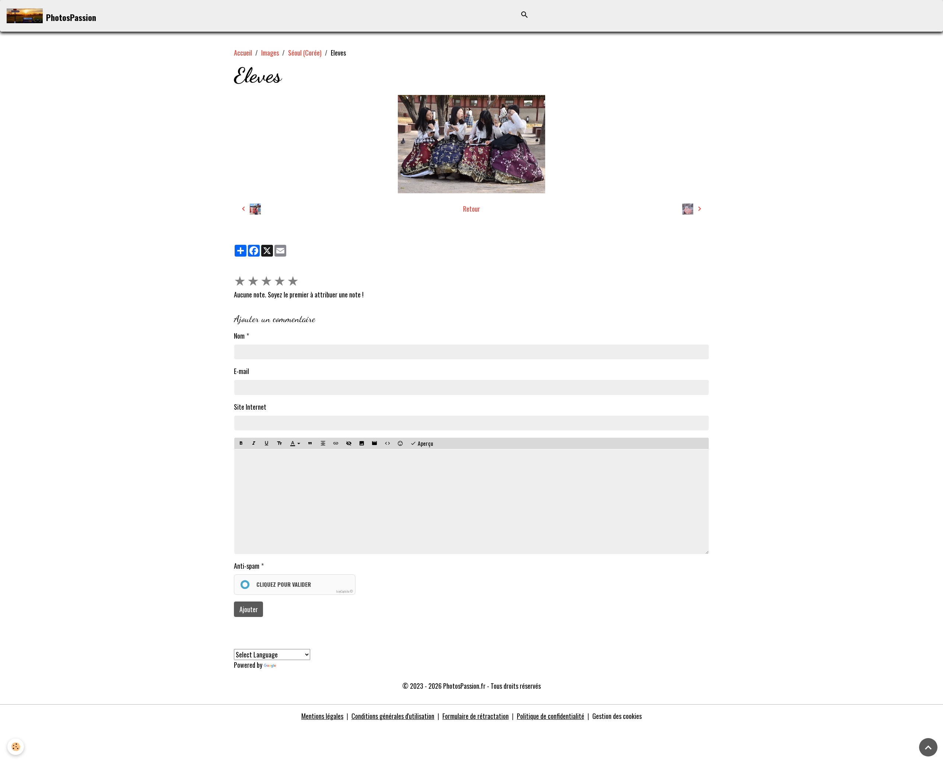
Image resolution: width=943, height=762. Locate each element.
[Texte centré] (323, 443)
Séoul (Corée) (305, 52)
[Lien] (336, 443)
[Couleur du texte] (295, 443)
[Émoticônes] (400, 443)
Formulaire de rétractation (475, 716)
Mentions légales (322, 716)
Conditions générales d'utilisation (392, 716)
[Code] (387, 443)
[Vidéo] (374, 443)
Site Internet (250, 407)
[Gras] (241, 443)
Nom (239, 336)
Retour (471, 209)
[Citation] (310, 443)
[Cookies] (15, 746)
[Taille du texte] (279, 443)
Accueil (243, 52)
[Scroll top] (928, 747)
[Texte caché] (348, 443)
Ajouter (248, 609)
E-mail (241, 371)
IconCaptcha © (344, 591)
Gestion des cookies (617, 716)
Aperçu (424, 443)
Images (270, 52)
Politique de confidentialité (550, 716)
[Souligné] (266, 443)
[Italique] (253, 443)
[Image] (361, 443)
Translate (289, 665)
